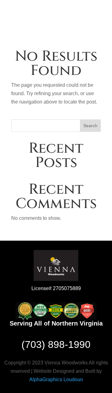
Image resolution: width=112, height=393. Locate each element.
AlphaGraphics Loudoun (56, 379)
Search (90, 125)
